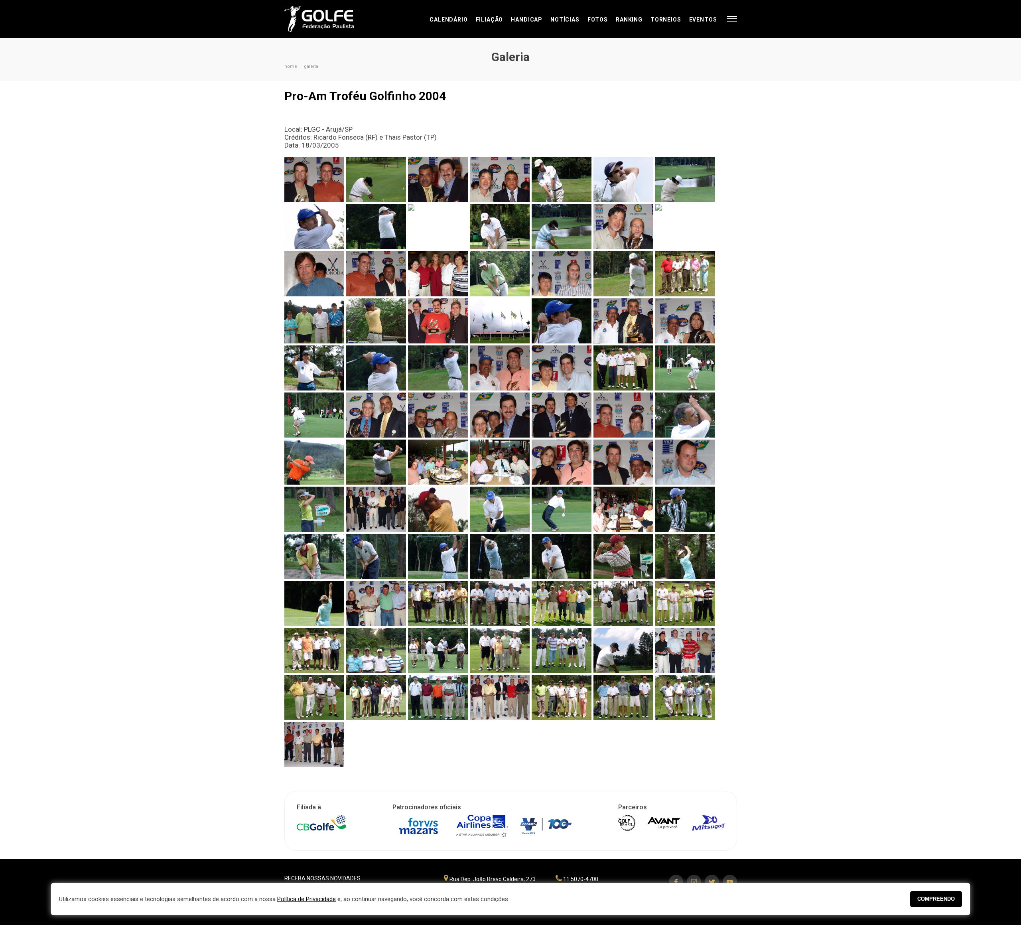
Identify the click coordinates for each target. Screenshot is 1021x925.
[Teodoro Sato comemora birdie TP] (314, 368)
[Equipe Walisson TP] (685, 273)
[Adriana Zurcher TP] (685, 556)
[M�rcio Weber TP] (561, 179)
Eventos (703, 19)
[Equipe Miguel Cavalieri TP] (561, 603)
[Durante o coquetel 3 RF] (623, 509)
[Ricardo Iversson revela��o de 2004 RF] (561, 368)
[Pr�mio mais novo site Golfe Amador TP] (438, 320)
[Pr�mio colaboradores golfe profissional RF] (376, 509)
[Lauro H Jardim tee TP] (376, 226)
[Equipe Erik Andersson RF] (376, 603)
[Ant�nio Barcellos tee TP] (500, 556)
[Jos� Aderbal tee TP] (500, 226)
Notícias (564, 19)
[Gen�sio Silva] (623, 273)
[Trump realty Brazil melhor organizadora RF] (561, 415)
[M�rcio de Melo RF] (623, 179)
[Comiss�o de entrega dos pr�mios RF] (314, 744)
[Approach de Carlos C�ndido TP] (314, 556)
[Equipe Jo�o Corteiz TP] (376, 650)
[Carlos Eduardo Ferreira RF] (685, 509)
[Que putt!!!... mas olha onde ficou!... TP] (314, 415)
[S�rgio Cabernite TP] (376, 368)
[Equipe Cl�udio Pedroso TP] (376, 697)
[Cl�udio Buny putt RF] (561, 509)
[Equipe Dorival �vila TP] (314, 697)
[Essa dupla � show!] (561, 462)
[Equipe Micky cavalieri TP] (623, 603)
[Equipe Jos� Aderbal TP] (314, 650)
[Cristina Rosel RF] (314, 509)
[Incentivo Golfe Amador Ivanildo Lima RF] (376, 273)
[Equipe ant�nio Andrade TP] (561, 697)
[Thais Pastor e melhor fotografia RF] (685, 320)
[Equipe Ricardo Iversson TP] (623, 368)
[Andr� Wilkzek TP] (561, 556)
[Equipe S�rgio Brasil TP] (314, 320)
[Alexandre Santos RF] (623, 556)
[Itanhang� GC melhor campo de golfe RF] (685, 226)
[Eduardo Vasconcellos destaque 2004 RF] (685, 462)
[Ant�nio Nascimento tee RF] (438, 556)
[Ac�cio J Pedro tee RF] (623, 650)
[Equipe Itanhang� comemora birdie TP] (438, 650)
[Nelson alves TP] (685, 415)
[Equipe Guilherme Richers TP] (500, 650)
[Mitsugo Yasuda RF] (314, 462)
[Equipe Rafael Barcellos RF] (438, 603)
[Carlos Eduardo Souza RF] (376, 462)
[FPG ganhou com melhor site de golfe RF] (438, 179)
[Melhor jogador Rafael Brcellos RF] (314, 179)
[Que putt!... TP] (685, 368)
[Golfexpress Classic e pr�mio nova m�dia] (500, 415)
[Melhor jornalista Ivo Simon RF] (623, 226)
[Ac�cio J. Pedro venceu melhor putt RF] (500, 179)
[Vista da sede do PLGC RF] (500, 320)
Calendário (448, 19)
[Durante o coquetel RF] (500, 462)
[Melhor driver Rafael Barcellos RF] (623, 462)
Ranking (629, 19)
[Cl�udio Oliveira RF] (438, 509)
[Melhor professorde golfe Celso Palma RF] (376, 415)
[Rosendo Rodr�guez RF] (438, 368)
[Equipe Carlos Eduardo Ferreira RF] (438, 697)
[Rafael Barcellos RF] (376, 320)
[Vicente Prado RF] (561, 320)
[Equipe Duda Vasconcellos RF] (685, 650)
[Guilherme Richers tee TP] (500, 273)
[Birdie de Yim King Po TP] (376, 556)
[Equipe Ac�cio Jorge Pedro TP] (685, 697)
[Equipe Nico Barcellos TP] (500, 603)
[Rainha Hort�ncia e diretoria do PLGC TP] (438, 273)
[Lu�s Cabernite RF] (314, 226)
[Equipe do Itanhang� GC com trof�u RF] (500, 697)
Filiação (489, 19)
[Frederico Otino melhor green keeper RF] (561, 273)
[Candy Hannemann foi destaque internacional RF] (314, 273)
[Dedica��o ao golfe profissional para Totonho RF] (623, 320)
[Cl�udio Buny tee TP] (500, 509)
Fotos (597, 19)
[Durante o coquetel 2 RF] (438, 462)
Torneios (665, 19)
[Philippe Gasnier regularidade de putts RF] (623, 415)
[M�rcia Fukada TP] (685, 179)
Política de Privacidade (306, 899)
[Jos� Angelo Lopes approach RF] (438, 226)
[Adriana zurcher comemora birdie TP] (314, 603)
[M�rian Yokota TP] (561, 226)
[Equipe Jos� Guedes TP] (685, 603)
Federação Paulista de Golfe (327, 19)
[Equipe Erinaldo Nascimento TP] (561, 650)
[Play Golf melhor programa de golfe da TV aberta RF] (438, 415)
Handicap (526, 19)
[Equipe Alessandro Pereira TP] (623, 697)
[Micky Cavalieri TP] (376, 179)
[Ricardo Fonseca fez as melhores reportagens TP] (500, 368)
